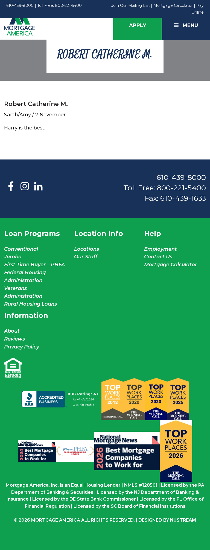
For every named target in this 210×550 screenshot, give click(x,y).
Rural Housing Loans (30, 304)
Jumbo (13, 257)
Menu (190, 25)
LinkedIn (38, 187)
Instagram (24, 187)
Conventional (21, 249)
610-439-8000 (20, 5)
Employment (160, 249)
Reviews (14, 339)
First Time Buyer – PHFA (34, 265)
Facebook (11, 187)
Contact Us (158, 257)
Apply (137, 25)
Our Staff (86, 257)
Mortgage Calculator (173, 5)
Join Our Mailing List (130, 5)
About (12, 331)
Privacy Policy (21, 347)
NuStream (183, 520)
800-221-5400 (68, 5)
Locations (86, 249)
